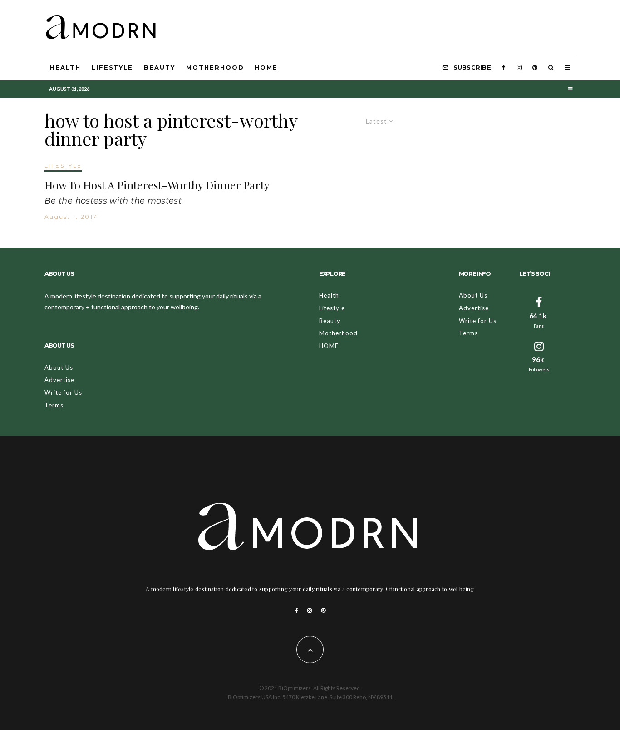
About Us (58, 367)
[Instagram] (519, 67)
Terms (54, 405)
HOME (266, 67)
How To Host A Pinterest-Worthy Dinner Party (157, 185)
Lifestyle (112, 67)
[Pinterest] (535, 67)
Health (65, 67)
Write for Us (63, 392)
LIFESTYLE (63, 165)
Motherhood (215, 67)
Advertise (59, 379)
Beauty (159, 67)
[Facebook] (504, 67)
